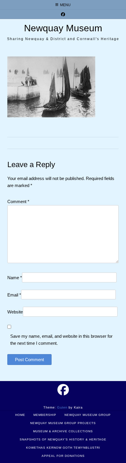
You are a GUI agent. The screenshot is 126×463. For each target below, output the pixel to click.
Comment (18, 201)
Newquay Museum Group (87, 414)
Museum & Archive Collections (63, 431)
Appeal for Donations (63, 455)
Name (14, 277)
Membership (44, 414)
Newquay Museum (63, 28)
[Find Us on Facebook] (63, 14)
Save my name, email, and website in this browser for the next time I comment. (61, 340)
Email (14, 294)
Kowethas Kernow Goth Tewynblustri (63, 447)
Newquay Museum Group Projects (63, 423)
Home (20, 414)
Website (15, 311)
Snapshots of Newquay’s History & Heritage (63, 439)
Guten (62, 407)
